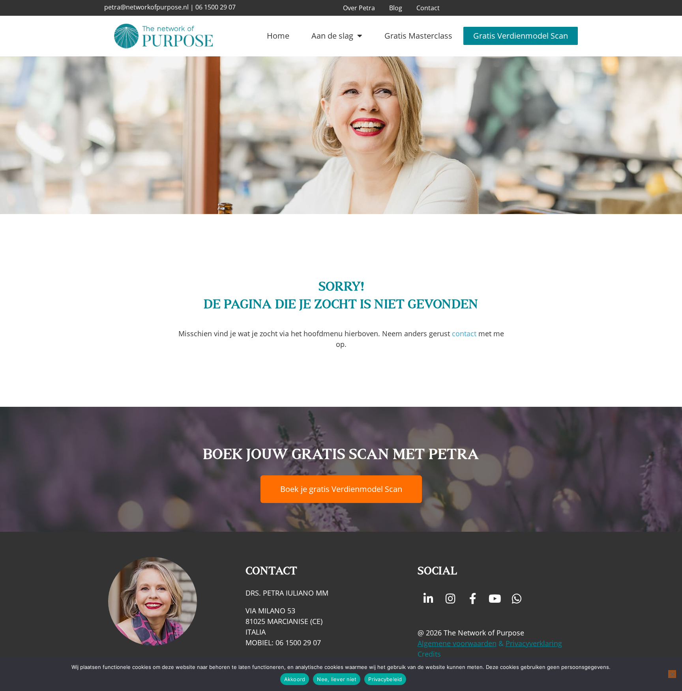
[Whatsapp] (517, 599)
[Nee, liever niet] (672, 674)
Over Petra (359, 8)
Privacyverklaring (534, 643)
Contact (428, 8)
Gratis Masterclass (418, 35)
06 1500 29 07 (215, 7)
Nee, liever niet (336, 679)
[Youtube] (495, 599)
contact (464, 333)
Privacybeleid (385, 679)
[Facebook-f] (473, 599)
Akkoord (294, 679)
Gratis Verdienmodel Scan (520, 35)
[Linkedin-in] (429, 599)
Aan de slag (332, 35)
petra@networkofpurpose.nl (146, 7)
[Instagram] (451, 599)
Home (278, 35)
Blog (395, 8)
